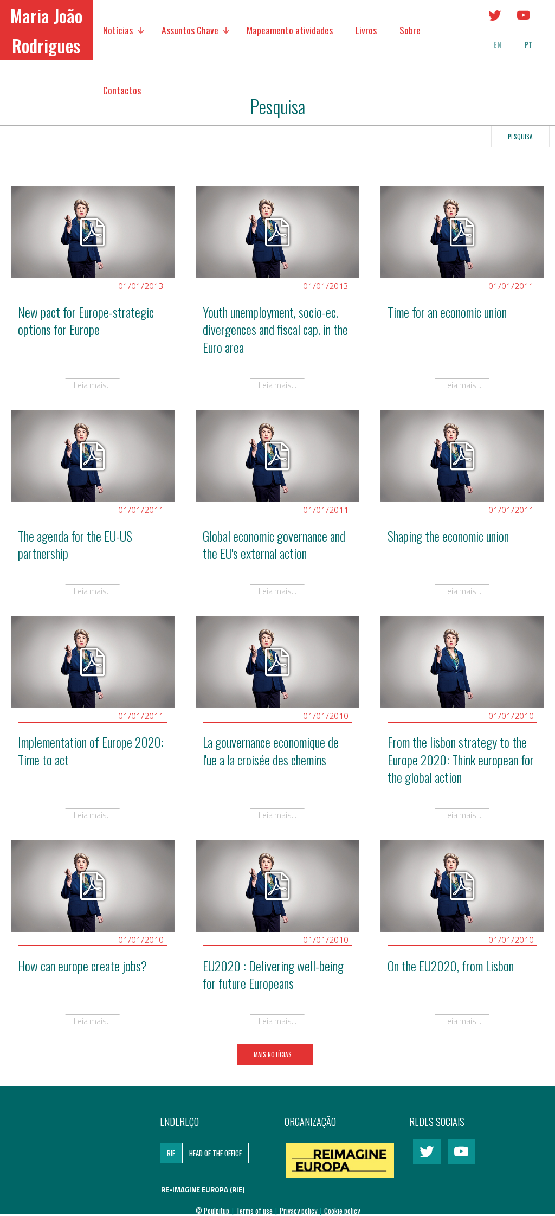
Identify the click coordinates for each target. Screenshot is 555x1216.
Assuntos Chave (190, 30)
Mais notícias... (275, 1054)
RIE (171, 1153)
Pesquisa (520, 136)
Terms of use (255, 1210)
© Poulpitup (212, 1210)
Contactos (122, 90)
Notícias (118, 30)
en (497, 44)
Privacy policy (299, 1210)
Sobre (410, 30)
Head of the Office (215, 1153)
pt (528, 44)
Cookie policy (342, 1210)
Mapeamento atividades (290, 30)
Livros (366, 30)
